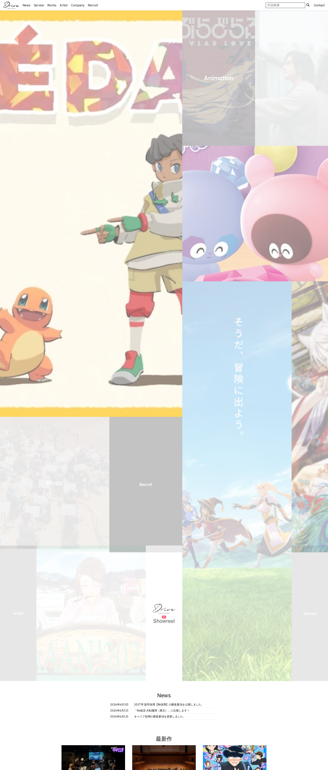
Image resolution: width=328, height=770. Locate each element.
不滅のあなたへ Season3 (291, 247)
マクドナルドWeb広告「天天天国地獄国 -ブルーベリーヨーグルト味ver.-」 (164, 417)
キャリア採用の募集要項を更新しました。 (160, 716)
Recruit (164, 580)
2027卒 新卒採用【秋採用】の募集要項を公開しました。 (169, 704)
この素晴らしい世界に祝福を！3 (55, 247)
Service (127, 247)
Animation (200, 112)
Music (255, 581)
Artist (237, 416)
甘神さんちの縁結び (200, 281)
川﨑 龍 (18, 580)
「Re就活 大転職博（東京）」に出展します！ (162, 710)
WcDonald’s (91, 580)
